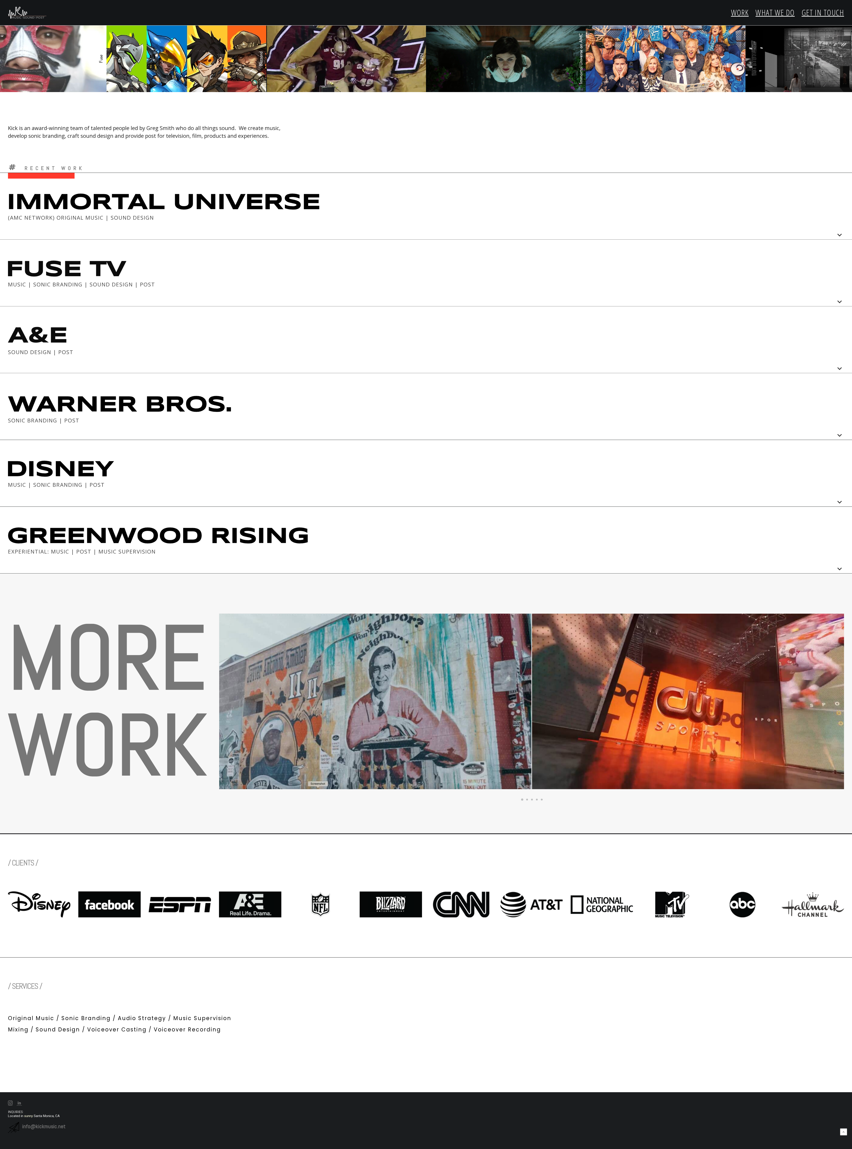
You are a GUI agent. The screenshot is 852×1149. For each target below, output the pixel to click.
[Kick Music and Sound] (27, 12)
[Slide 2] (527, 799)
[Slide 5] (541, 799)
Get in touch (823, 12)
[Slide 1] (522, 799)
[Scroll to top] (843, 1132)
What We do (775, 12)
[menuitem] (741, 12)
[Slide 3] (532, 799)
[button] (10, 1104)
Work (740, 12)
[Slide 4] (536, 799)
